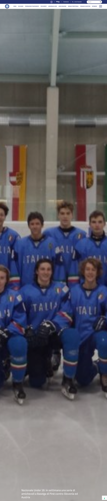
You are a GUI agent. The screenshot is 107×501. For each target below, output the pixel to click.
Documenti (44, 6)
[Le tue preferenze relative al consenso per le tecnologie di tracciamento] (104, 498)
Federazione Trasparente (32, 6)
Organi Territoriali (73, 6)
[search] (100, 1)
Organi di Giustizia (85, 6)
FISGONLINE (66, 1)
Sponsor (94, 6)
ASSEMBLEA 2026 (52, 6)
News (14, 6)
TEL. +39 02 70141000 (77, 1)
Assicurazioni (62, 6)
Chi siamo (20, 6)
